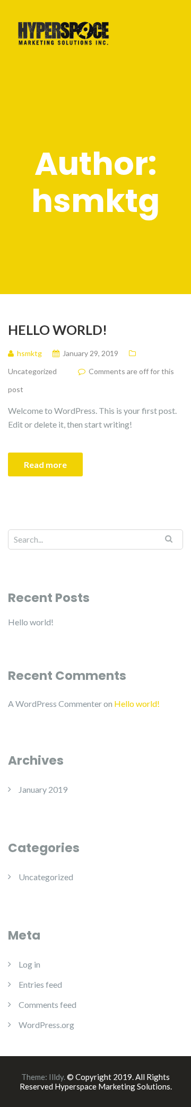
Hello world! (57, 330)
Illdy (56, 1077)
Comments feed (47, 1004)
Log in (29, 964)
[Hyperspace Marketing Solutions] (63, 31)
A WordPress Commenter (55, 703)
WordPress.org (46, 1025)
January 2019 (43, 789)
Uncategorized (32, 371)
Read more (45, 464)
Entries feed (40, 984)
